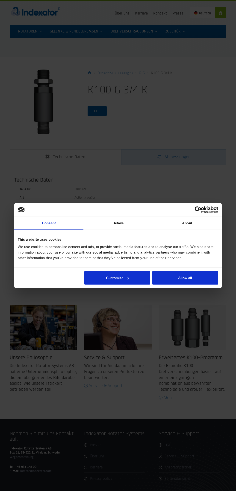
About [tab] (187, 223)
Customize (114, 278)
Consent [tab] (49, 223)
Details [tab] (118, 223)
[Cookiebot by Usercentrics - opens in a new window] (198, 209)
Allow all (185, 278)
